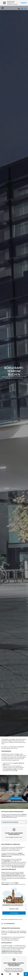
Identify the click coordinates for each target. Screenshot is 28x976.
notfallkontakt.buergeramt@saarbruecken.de (11, 951)
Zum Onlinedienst (14, 913)
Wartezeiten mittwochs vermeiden (10, 822)
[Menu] (26, 974)
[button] (21, 9)
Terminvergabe (6, 860)
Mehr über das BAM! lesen (18, 866)
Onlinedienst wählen (14, 908)
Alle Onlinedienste (9, 923)
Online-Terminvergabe (15, 798)
